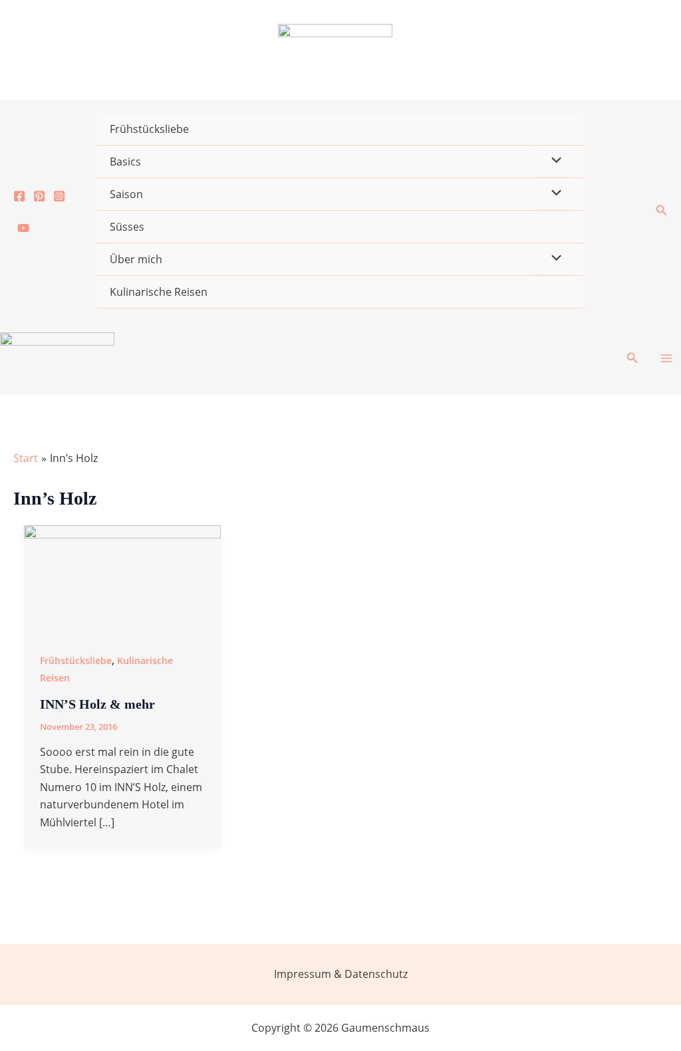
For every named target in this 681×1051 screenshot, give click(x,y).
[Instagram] (59, 196)
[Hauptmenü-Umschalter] (666, 358)
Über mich (136, 259)
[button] (662, 210)
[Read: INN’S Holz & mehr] (122, 579)
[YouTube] (23, 228)
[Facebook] (19, 196)
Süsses (127, 226)
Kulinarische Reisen (158, 292)
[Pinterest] (39, 196)
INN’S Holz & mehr (97, 704)
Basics (125, 161)
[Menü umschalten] (553, 161)
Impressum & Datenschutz (341, 974)
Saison (126, 194)
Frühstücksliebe (149, 129)
